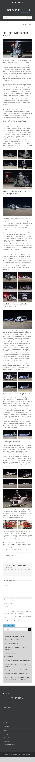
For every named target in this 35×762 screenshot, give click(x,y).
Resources (6, 741)
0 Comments (13, 555)
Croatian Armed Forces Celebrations (14, 636)
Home (5, 730)
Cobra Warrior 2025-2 (10, 653)
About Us (6, 726)
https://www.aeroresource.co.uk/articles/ (16, 550)
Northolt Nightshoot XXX (20, 670)
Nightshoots (6, 555)
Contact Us (7, 738)
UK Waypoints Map (11, 744)
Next (30, 24)
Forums (6, 734)
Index (5, 749)
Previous (25, 24)
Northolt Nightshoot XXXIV (12, 640)
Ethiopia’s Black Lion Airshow (12, 643)
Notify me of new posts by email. (20, 621)
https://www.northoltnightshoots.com (22, 544)
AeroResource (7, 554)
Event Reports (26, 554)
